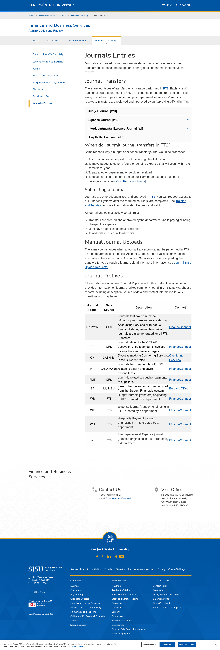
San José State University (52, 5)
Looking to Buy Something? (48, 61)
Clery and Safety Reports (125, 598)
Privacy (161, 569)
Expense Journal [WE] (103, 120)
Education (75, 590)
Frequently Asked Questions (49, 82)
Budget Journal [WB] (102, 111)
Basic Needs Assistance (124, 594)
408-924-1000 (39, 583)
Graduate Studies (79, 598)
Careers (116, 611)
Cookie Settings (176, 569)
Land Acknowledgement (141, 569)
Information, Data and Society (85, 607)
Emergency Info (161, 598)
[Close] (216, 645)
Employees (117, 616)
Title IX (108, 569)
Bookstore (117, 603)
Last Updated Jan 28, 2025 (41, 614)
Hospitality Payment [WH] (105, 137)
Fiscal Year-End (41, 96)
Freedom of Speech (122, 620)
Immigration (118, 624)
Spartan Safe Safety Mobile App (129, 629)
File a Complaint (161, 603)
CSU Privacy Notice (75, 646)
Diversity (120, 569)
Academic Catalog (121, 590)
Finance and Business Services (52, 15)
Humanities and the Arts (83, 611)
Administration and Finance (46, 31)
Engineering (76, 594)
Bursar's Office (178, 388)
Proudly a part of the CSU (40, 601)
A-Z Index (117, 585)
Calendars (117, 607)
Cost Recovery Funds (130, 181)
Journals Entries (42, 103)
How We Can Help (79, 15)
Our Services (54, 40)
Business (74, 585)
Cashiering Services (176, 357)
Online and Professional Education (88, 616)
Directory (158, 590)
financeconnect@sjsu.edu (119, 498)
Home (31, 15)
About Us (34, 40)
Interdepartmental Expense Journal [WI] (115, 128)
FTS (166, 88)
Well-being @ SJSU (122, 633)
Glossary (37, 89)
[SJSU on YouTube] (122, 556)
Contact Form (160, 585)
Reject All (167, 644)
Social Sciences (78, 624)
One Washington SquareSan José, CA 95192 (43, 579)
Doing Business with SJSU (166, 594)
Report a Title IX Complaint (167, 607)
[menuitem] (35, 40)
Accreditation (94, 569)
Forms (36, 68)
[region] (110, 645)
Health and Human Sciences (85, 603)
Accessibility (77, 569)
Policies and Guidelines (45, 75)
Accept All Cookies (186, 644)
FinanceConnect (78, 40)
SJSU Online (39, 592)
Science (74, 620)
